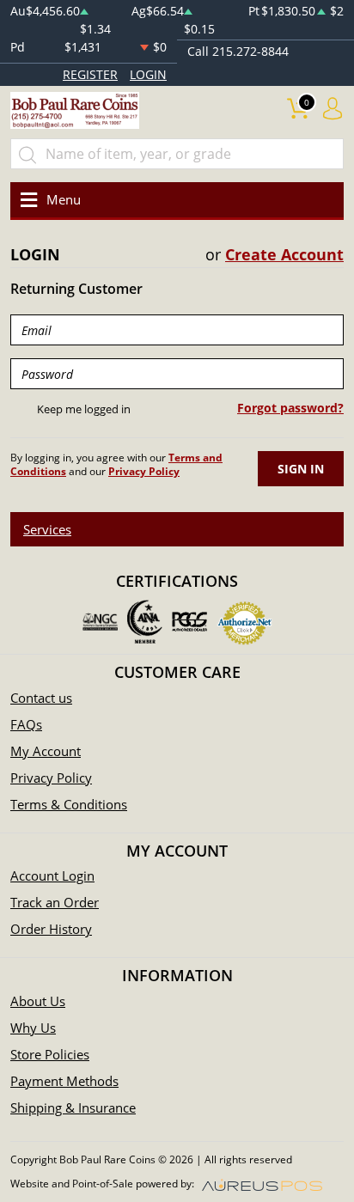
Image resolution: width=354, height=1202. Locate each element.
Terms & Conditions (68, 804)
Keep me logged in (84, 409)
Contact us (41, 697)
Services (47, 529)
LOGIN (148, 74)
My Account (45, 751)
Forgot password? (290, 408)
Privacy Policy (51, 777)
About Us (37, 1001)
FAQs (26, 724)
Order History (51, 928)
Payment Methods (64, 1080)
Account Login (52, 875)
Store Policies (49, 1054)
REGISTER (90, 74)
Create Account (284, 254)
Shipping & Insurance (73, 1107)
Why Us (33, 1027)
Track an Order (54, 902)
